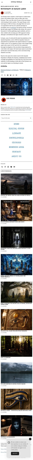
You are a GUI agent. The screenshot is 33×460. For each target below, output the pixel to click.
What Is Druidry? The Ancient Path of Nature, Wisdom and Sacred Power (16, 304)
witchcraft (13, 27)
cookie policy (14, 449)
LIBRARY (16, 133)
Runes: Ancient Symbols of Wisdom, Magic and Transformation (13, 276)
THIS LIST (12, 107)
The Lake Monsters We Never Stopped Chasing (13, 384)
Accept (15, 453)
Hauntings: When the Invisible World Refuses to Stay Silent (15, 249)
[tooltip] (2, 75)
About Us (16, 157)
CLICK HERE (28, 110)
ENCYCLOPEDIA (16, 138)
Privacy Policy (4, 452)
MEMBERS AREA (16, 147)
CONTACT (16, 152)
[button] (30, 118)
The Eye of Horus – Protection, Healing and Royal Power (16, 410)
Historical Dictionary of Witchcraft (10, 70)
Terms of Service (4, 449)
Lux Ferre (8, 12)
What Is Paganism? (6, 357)
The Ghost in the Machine (8, 437)
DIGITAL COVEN (16, 129)
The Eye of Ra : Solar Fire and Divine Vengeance (14, 331)
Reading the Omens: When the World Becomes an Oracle (15, 195)
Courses (16, 143)
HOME (16, 124)
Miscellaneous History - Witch (9, 6)
